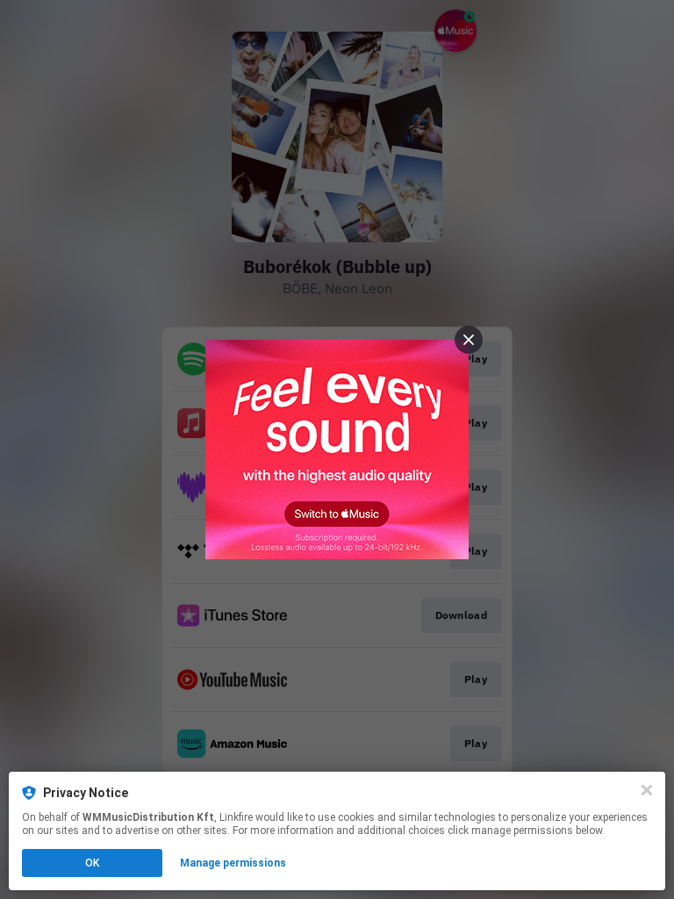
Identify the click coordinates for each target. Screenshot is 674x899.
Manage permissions (233, 863)
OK (92, 863)
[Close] (647, 790)
